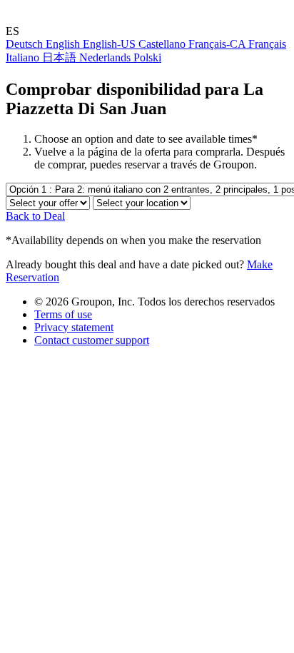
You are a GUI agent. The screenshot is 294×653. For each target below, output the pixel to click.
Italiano (24, 57)
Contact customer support (91, 340)
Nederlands (106, 57)
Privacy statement (73, 327)
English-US (110, 44)
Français (267, 44)
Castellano (163, 44)
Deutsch (26, 44)
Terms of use (63, 314)
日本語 (60, 57)
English (64, 44)
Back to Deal (35, 216)
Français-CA (218, 44)
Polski (147, 57)
